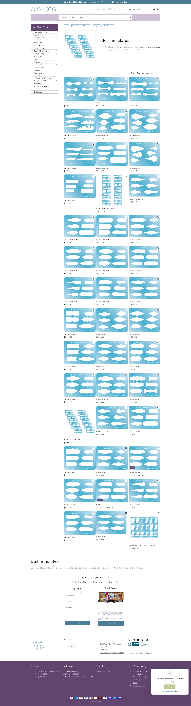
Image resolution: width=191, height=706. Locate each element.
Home (67, 26)
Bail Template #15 (102, 366)
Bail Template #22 (102, 168)
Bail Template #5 (69, 505)
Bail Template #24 (134, 135)
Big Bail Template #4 (135, 270)
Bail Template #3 (134, 505)
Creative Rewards (74, 647)
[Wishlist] (154, 9)
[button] (143, 8)
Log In (70, 644)
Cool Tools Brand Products (81, 26)
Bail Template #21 (134, 168)
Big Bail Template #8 (103, 239)
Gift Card (103, 650)
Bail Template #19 (70, 334)
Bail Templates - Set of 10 (72, 440)
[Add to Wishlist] (93, 78)
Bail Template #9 (134, 432)
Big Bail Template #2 (103, 301)
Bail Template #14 (134, 366)
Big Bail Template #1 (135, 301)
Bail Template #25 (102, 135)
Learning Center (139, 685)
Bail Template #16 (70, 366)
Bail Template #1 (101, 536)
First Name (68, 601)
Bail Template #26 (70, 135)
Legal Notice (138, 674)
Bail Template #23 (70, 168)
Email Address (70, 595)
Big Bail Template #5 (103, 270)
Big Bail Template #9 (71, 239)
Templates (97, 26)
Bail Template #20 (70, 200)
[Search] (130, 17)
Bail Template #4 (101, 505)
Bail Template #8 (69, 472)
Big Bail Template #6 (71, 270)
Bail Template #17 (134, 334)
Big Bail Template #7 (135, 239)
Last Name (68, 608)
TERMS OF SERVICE (105, 614)
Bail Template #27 (134, 103)
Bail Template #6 (134, 472)
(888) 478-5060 (41, 674)
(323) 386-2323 (40, 677)
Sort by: (135, 73)
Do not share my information (144, 677)
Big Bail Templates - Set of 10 (105, 208)
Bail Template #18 (102, 334)
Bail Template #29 (70, 103)
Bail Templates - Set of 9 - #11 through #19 (142, 545)
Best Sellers (104, 647)
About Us (136, 680)
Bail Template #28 (102, 103)
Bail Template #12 (102, 399)
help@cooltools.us (103, 671)
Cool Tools (98, 701)
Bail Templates (109, 26)
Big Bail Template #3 (71, 301)
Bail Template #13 (70, 399)
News (135, 683)
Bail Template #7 (101, 472)
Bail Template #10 (102, 432)
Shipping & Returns (140, 671)
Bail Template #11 (134, 399)
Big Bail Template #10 (136, 199)
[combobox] (95, 17)
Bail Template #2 (69, 537)
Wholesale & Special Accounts (112, 653)
